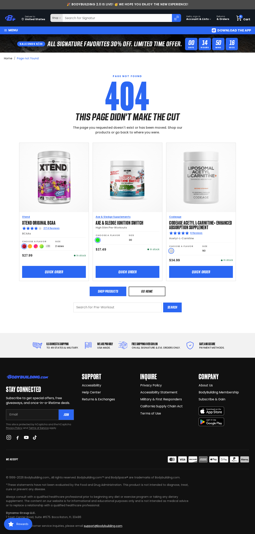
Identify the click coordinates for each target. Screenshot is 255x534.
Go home (147, 291)
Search (172, 307)
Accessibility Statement (159, 392)
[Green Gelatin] (98, 240)
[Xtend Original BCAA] (54, 177)
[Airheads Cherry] (24, 246)
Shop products (108, 291)
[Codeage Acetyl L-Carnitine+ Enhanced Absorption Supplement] (201, 177)
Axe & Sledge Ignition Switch (119, 222)
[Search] (176, 18)
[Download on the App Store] (211, 411)
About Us (206, 385)
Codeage (175, 216)
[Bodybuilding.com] (10, 18)
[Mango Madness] (30, 246)
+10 (48, 246)
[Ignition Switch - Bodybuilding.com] (127, 177)
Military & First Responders (161, 399)
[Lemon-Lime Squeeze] (41, 246)
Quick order (54, 271)
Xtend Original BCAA (38, 222)
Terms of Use (150, 413)
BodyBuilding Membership (219, 392)
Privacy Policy (14, 428)
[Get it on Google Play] (211, 422)
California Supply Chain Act (161, 406)
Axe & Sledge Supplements (113, 216)
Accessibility (91, 385)
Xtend (26, 216)
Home (8, 58)
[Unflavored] (171, 251)
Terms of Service (39, 428)
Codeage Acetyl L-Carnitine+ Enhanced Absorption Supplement (200, 224)
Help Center (91, 392)
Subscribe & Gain (212, 399)
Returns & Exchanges (98, 399)
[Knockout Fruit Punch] (36, 246)
